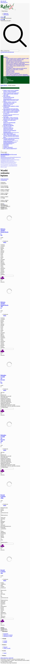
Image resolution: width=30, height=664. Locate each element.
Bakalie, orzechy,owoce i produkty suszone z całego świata (11, 91)
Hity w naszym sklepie (10, 148)
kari (10, 157)
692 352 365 (3, 1)
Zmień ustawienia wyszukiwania (4, 179)
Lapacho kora (13, 159)
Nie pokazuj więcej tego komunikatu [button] (9, 662)
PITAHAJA (5, 162)
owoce (3, 164)
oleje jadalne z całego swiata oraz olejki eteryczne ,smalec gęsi (10, 118)
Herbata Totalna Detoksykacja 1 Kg (4, 232)
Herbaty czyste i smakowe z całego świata (15, 63)
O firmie (5, 641)
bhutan (5, 158)
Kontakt (5, 642)
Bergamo (16, 157)
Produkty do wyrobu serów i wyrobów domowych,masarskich (9, 122)
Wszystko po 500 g (10, 72)
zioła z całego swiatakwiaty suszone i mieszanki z (17, 74)
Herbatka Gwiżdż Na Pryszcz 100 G (3, 438)
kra (7, 154)
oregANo (11, 154)
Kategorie (3, 88)
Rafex (4, 242)
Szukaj (4, 653)
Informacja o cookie (7, 636)
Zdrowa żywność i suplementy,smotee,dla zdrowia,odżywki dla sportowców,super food (11, 130)
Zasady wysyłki (6, 648)
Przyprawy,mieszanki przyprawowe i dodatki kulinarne (11, 141)
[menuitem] (16, 65)
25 (4, 208)
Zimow (4, 160)
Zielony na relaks (9, 164)
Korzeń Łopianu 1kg (3, 571)
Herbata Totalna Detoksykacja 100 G (4, 305)
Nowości (6, 144)
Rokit (4, 157)
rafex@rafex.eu (4, 2)
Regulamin (5, 633)
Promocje (6, 146)
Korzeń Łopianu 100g (3, 496)
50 (5, 208)
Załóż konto (6, 14)
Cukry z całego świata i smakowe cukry (15, 59)
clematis (10, 162)
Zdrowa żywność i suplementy (13, 73)
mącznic (7, 157)
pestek (3, 154)
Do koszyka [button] (2, 277)
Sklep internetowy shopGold (7, 657)
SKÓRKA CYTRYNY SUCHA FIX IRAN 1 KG (8, 163)
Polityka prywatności (8, 635)
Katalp (12, 157)
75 (6, 208)
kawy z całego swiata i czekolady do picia (15, 65)
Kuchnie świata (9, 67)
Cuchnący (7, 159)
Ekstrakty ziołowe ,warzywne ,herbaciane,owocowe (17, 62)
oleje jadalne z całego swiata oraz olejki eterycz (16, 68)
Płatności (5, 647)
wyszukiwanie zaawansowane (7, 52)
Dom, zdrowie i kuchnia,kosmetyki (14, 60)
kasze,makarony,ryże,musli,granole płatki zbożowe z (17, 64)
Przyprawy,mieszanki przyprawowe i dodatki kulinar (17, 75)
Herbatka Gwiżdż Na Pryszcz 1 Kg (3, 378)
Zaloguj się (5, 13)
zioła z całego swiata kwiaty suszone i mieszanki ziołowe (11, 136)
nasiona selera (3, 156)
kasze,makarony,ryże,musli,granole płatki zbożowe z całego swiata (11, 110)
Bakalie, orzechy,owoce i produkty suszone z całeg (17, 58)
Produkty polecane (8, 147)
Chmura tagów (4, 152)
